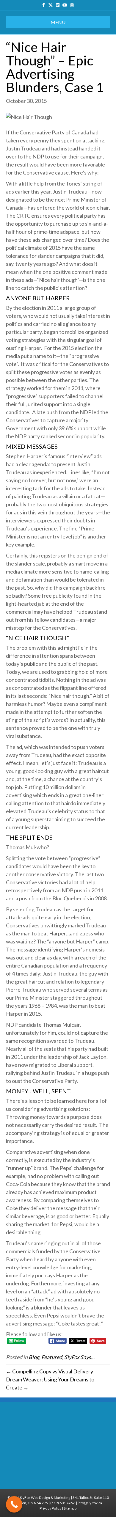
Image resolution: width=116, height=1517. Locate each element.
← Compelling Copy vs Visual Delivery (49, 1371)
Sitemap (70, 1508)
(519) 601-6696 (62, 1503)
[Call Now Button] (14, 1504)
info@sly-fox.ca (90, 1503)
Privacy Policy (50, 1508)
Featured (51, 1357)
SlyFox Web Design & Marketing (45, 1497)
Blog (34, 1357)
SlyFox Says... (79, 1357)
